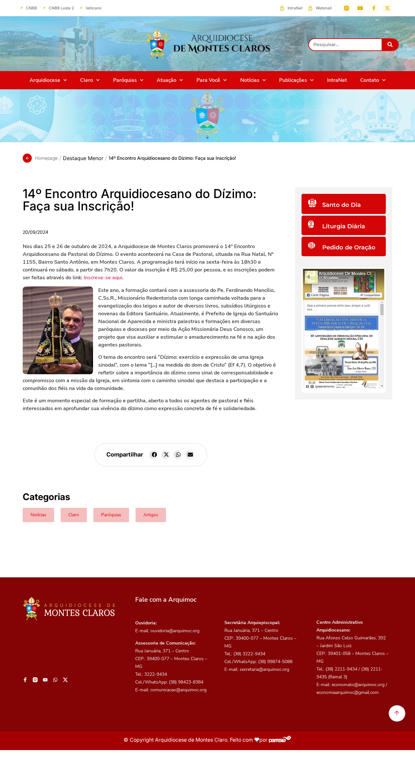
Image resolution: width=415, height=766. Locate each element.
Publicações (293, 80)
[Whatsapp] (55, 680)
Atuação (166, 80)
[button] (154, 454)
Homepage (46, 158)
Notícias (249, 80)
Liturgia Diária (343, 226)
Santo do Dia (341, 204)
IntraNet (337, 80)
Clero (86, 80)
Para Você (208, 80)
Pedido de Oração (348, 247)
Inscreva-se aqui (103, 277)
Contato (369, 80)
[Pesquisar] (390, 44)
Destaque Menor (83, 158)
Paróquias (125, 80)
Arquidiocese (45, 80)
